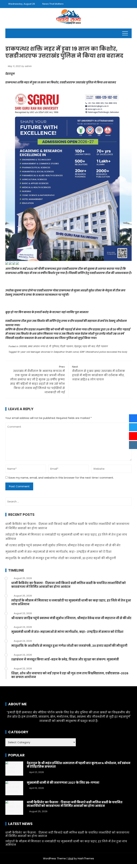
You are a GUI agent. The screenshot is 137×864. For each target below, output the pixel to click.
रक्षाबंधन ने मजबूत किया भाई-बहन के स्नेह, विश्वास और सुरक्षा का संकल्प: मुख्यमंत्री (65, 659)
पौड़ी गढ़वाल (102, 346)
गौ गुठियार (54, 346)
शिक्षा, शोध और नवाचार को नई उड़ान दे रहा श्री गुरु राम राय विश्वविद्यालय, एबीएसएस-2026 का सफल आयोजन (69, 675)
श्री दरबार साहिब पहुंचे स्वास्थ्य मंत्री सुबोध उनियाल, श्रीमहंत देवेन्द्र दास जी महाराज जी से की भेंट (63, 545)
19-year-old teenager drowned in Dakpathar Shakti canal (48, 351)
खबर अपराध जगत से (38, 346)
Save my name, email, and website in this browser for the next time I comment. (61, 477)
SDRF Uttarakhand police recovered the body (103, 351)
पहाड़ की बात (88, 346)
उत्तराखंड (23, 346)
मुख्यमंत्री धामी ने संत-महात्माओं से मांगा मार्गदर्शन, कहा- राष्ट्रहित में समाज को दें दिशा (58, 552)
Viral (70, 858)
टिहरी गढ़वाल (66, 346)
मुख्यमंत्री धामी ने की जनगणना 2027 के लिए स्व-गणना (63, 783)
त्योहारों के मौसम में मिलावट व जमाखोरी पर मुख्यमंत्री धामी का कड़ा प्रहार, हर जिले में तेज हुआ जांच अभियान (71, 602)
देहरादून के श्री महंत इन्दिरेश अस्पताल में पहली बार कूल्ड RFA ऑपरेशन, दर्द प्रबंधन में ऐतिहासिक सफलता (78, 765)
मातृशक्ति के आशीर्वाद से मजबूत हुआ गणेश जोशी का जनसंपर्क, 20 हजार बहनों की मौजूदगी (60, 558)
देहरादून (77, 346)
